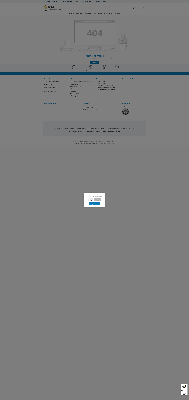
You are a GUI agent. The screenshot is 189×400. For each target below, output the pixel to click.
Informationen (74, 79)
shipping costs (87, 141)
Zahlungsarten (75, 96)
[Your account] (138, 8)
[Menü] (187, 385)
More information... (99, 196)
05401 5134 (48, 84)
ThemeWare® (110, 143)
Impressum (74, 88)
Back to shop (94, 62)
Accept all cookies (94, 203)
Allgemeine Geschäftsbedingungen (80, 81)
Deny (90, 200)
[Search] (134, 8)
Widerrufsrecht (75, 93)
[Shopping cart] (143, 8)
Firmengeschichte (76, 86)
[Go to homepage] (60, 8)
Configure (97, 200)
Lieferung (73, 91)
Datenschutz (74, 84)
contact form (53, 91)
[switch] (184, 394)
